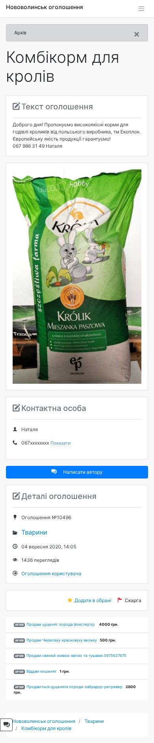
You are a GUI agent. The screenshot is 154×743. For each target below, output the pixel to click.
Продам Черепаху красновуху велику (61, 640)
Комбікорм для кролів (46, 728)
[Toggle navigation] (141, 8)
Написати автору (83, 472)
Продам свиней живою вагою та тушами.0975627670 (76, 655)
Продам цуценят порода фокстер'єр (61, 624)
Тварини (34, 532)
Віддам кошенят (41, 671)
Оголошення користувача (51, 573)
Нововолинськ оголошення (44, 7)
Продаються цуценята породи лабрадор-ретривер (74, 687)
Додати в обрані (93, 600)
